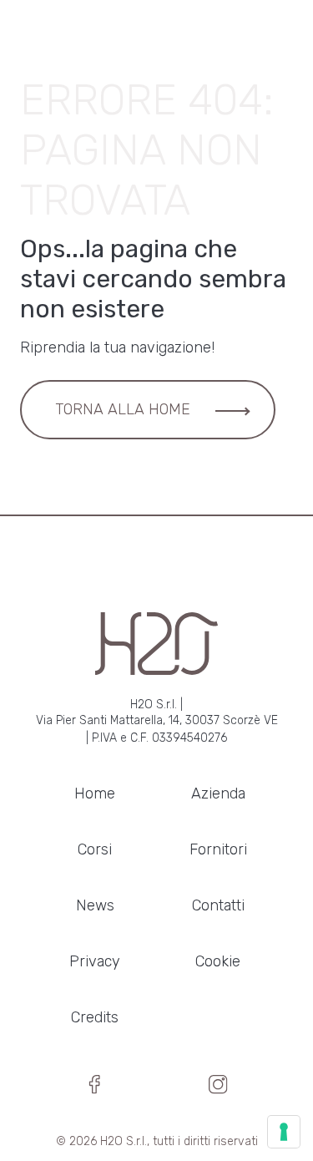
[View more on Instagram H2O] (218, 1089)
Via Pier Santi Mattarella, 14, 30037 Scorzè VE (157, 720)
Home (94, 793)
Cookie (217, 961)
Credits (95, 1017)
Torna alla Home (122, 409)
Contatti (218, 905)
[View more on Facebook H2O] (94, 1089)
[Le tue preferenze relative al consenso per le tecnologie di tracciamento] (284, 1132)
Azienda (218, 793)
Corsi (95, 849)
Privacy (94, 961)
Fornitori (218, 849)
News (95, 905)
